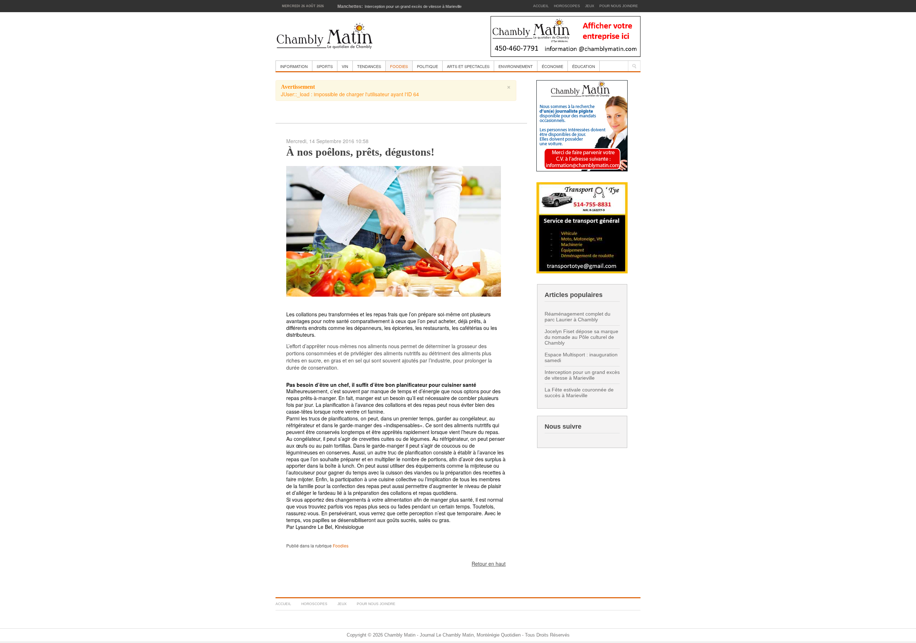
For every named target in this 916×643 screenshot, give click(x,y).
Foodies (399, 66)
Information (294, 66)
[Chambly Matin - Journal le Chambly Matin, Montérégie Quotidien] (325, 36)
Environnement (515, 66)
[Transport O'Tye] (582, 227)
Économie (552, 66)
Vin (345, 66)
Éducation (583, 66)
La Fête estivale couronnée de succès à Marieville (579, 392)
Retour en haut (489, 563)
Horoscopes (567, 6)
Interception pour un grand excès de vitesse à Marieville (582, 375)
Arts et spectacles (468, 66)
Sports (325, 66)
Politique (427, 66)
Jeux (589, 6)
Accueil (541, 6)
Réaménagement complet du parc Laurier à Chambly (577, 316)
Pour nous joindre (618, 6)
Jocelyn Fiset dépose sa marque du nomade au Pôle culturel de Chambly (581, 337)
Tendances (369, 66)
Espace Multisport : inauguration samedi (581, 357)
